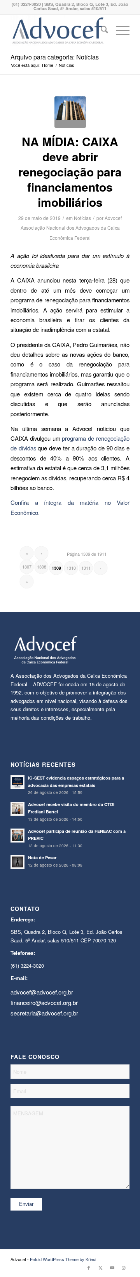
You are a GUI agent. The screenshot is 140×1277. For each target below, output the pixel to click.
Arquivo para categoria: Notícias (54, 56)
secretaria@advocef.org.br (44, 1013)
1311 (86, 568)
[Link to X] (100, 1267)
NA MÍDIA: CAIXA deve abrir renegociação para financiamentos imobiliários (70, 171)
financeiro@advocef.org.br (44, 1002)
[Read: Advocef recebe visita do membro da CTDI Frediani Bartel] (17, 809)
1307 (27, 566)
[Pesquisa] (100, 30)
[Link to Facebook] (88, 1267)
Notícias (82, 218)
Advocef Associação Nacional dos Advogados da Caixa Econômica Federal (71, 228)
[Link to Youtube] (112, 1267)
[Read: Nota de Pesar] (17, 862)
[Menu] (119, 30)
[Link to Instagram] (124, 1267)
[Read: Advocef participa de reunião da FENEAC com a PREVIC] (17, 836)
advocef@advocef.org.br (41, 992)
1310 (71, 568)
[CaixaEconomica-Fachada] (70, 112)
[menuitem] (100, 30)
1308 (41, 566)
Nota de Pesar (42, 857)
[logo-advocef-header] (58, 30)
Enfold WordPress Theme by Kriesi (63, 1259)
